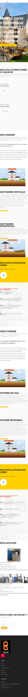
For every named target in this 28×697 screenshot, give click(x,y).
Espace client (3, 672)
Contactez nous (4, 210)
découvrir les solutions (8, 45)
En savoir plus (5, 111)
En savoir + (4, 90)
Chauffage (3, 665)
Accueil (2, 663)
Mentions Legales (4, 674)
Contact (2, 670)
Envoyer (4, 627)
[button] (0, 599)
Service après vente (5, 667)
